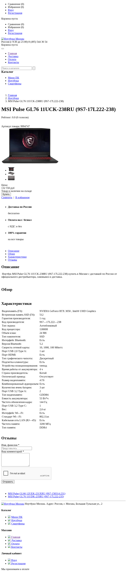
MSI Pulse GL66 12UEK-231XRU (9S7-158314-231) (36, 493)
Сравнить (6, 197)
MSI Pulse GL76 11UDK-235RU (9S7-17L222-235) (36, 496)
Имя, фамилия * (10, 445)
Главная (12, 53)
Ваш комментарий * (12, 451)
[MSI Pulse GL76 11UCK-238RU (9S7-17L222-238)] (30, 163)
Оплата (12, 59)
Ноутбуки (13, 80)
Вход (11, 10)
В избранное (22, 197)
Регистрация (15, 13)
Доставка (13, 56)
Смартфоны (14, 83)
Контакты (13, 62)
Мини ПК (13, 77)
